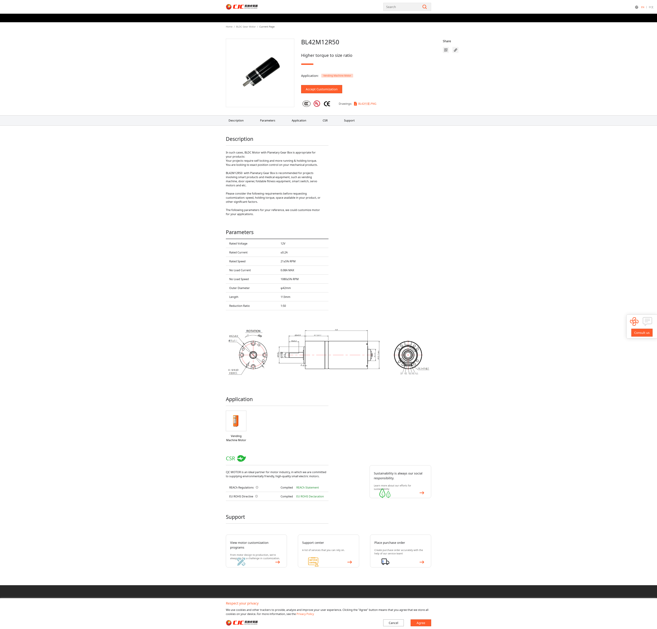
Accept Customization (322, 89)
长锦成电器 (249, 7)
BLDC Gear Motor (246, 26)
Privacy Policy (305, 614)
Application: (310, 76)
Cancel (393, 623)
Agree (421, 623)
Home (229, 26)
